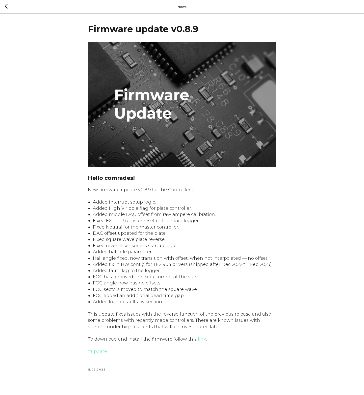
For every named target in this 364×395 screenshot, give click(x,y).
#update (97, 351)
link (202, 339)
